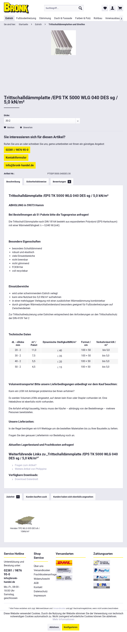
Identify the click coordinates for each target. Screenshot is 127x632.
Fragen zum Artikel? (25, 465)
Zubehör (12, 497)
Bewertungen (61, 181)
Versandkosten (41, 570)
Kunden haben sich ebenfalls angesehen (73, 497)
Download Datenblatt (26, 479)
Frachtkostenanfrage (41, 574)
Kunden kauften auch (36, 497)
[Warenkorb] (120, 8)
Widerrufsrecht (41, 578)
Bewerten (28, 127)
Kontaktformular (16, 157)
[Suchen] (80, 8)
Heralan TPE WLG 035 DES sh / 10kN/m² (25, 530)
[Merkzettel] (105, 8)
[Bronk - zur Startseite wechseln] (16, 7)
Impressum (40, 595)
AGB (36, 583)
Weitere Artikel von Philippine (30, 468)
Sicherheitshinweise (36, 181)
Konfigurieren (70, 627)
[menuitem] (64, 8)
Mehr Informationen (63, 619)
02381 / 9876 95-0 (17, 149)
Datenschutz (41, 591)
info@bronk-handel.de (20, 165)
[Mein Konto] (112, 8)
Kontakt (38, 587)
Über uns (38, 566)
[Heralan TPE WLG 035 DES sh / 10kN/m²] (25, 514)
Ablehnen (54, 627)
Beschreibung (13, 181)
